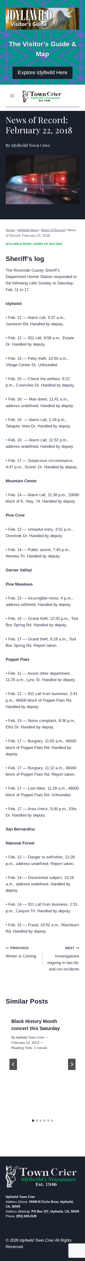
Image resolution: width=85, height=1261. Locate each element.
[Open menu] (12, 95)
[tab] (33, 1120)
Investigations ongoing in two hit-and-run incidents (63, 958)
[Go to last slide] (13, 1064)
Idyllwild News (19, 244)
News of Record (48, 244)
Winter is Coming (21, 952)
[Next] (72, 1064)
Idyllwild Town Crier (30, 1037)
